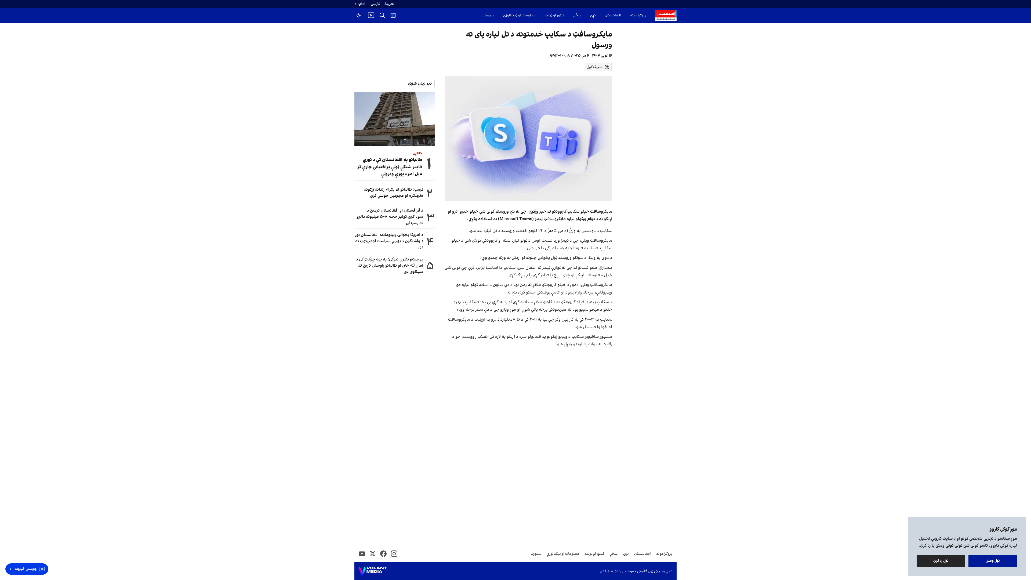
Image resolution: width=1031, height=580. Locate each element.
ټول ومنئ (993, 561)
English (360, 4)
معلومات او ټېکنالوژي (519, 15)
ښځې (577, 15)
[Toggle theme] (358, 15)
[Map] (393, 15)
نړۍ (593, 15)
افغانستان (613, 15)
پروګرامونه (638, 15)
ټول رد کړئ (941, 561)
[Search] (382, 15)
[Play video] (371, 15)
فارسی (375, 4)
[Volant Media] (373, 571)
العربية (389, 4)
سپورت (489, 15)
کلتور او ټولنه (554, 15)
